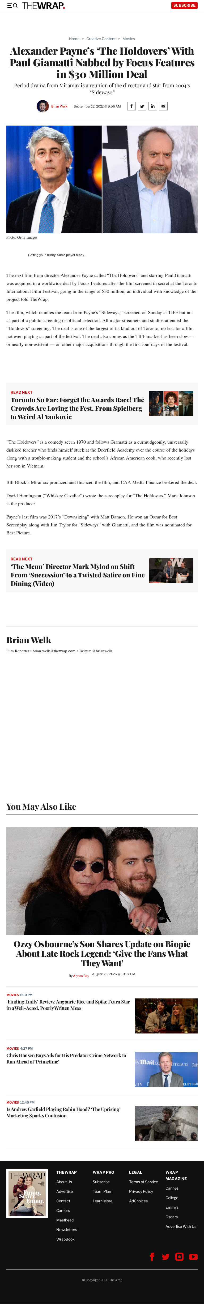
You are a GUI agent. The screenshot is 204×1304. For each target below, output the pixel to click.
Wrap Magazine (176, 1175)
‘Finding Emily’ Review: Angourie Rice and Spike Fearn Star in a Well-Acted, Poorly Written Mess (68, 1004)
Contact (63, 1201)
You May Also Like (41, 806)
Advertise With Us (180, 1226)
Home (74, 38)
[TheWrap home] (43, 5)
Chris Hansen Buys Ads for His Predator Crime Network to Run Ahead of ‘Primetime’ (66, 1058)
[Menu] (12, 5)
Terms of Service (143, 1181)
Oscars (171, 1217)
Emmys (171, 1207)
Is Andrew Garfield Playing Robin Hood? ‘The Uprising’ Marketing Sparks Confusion (63, 1112)
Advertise (64, 1191)
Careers (63, 1210)
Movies (128, 38)
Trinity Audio (55, 255)
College (171, 1197)
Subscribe (184, 5)
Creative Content (101, 38)
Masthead (65, 1220)
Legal (135, 1172)
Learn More (102, 1201)
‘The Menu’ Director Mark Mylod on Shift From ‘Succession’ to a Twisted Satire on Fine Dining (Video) (78, 574)
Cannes (171, 1188)
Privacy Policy (141, 1191)
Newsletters (66, 1229)
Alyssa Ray (81, 976)
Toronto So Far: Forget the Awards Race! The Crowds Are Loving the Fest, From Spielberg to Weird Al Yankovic (77, 408)
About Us (64, 1181)
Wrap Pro (103, 1172)
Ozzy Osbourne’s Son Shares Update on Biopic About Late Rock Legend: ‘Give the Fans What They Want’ (102, 953)
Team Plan (102, 1191)
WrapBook (65, 1239)
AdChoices (138, 1201)
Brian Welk (59, 106)
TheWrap (66, 1172)
